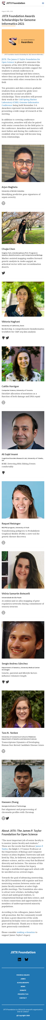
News (23, 986)
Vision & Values (23, 975)
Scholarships (23, 982)
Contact (23, 998)
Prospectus (23, 994)
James (23, 979)
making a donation (26, 932)
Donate (23, 990)
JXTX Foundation (23, 952)
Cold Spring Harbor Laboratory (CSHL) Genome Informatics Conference (20, 102)
